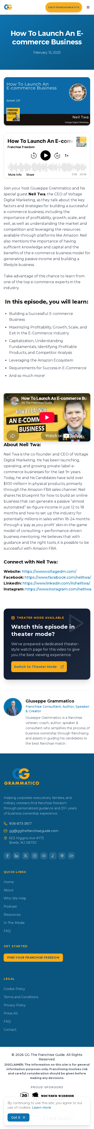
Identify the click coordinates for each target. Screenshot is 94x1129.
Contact (10, 1030)
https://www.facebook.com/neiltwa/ (58, 577)
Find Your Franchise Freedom (33, 957)
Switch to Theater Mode (35, 667)
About (8, 890)
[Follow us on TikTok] (71, 855)
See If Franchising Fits (63, 7)
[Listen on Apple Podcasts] (62, 855)
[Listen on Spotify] (53, 855)
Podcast (10, 906)
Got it (15, 1117)
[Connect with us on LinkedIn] (16, 855)
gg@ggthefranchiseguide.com (33, 831)
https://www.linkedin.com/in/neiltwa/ (56, 583)
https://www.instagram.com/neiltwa (58, 589)
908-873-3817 (20, 824)
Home (9, 882)
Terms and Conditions (21, 997)
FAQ (7, 931)
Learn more (41, 1107)
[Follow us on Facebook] (7, 855)
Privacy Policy (15, 1005)
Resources (12, 915)
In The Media (14, 923)
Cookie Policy (14, 989)
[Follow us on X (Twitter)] (25, 855)
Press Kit (11, 1013)
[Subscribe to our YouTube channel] (43, 855)
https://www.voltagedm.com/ (49, 571)
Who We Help (15, 898)
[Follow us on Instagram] (34, 855)
